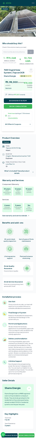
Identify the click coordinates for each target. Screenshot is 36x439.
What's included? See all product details (16, 172)
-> (30, 52)
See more (8, 88)
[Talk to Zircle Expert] (3, 434)
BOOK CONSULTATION (18, 106)
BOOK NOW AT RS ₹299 (18, 101)
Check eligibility (13, 118)
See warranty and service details (14, 216)
